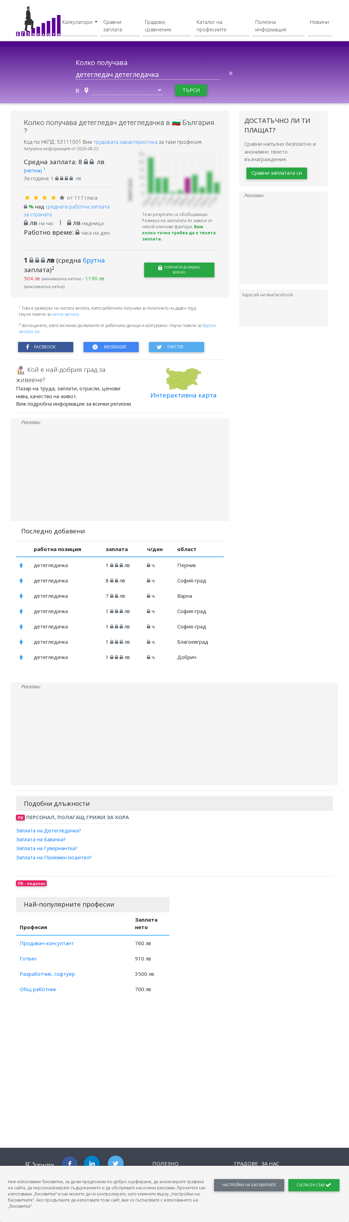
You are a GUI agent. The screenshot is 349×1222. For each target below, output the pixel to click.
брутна (94, 260)
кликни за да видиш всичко (182, 270)
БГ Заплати (40, 1164)
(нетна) (34, 170)
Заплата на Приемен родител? (54, 856)
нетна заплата (65, 314)
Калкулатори (78, 21)
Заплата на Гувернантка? (46, 848)
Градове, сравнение (158, 25)
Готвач (28, 958)
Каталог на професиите (212, 25)
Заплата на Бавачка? (41, 839)
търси (191, 90)
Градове (246, 1163)
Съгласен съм (311, 1184)
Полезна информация (270, 25)
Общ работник (38, 989)
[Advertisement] (120, 473)
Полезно (165, 1163)
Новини (319, 21)
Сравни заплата (112, 25)
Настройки (249, 1184)
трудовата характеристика (126, 141)
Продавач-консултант (47, 943)
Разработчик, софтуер (47, 973)
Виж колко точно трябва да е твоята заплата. (179, 233)
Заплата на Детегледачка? (48, 830)
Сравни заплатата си (277, 172)
